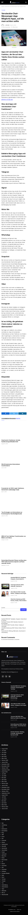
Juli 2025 (4, 773)
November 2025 (5, 766)
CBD (3, 834)
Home (2, 6)
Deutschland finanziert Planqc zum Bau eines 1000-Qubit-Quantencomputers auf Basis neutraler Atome (13, 562)
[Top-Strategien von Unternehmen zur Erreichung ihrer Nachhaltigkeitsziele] (14, 502)
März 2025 (4, 781)
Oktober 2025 (5, 768)
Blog (3, 832)
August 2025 (5, 771)
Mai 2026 (4, 754)
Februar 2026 (5, 760)
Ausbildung (4, 825)
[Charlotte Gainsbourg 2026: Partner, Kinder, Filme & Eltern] (5, 601)
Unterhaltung (5, 885)
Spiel (3, 875)
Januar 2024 (5, 808)
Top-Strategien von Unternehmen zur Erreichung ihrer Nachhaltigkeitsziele (11, 512)
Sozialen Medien (6, 873)
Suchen (3, 607)
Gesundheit (4, 850)
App (3, 823)
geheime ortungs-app (7, 99)
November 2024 (5, 789)
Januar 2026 (5, 762)
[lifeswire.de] (14, 2)
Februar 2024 (5, 806)
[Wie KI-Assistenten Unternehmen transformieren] (14, 454)
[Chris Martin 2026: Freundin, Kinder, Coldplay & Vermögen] (5, 593)
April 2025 (4, 779)
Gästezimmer (5, 844)
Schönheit (4, 865)
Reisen (3, 863)
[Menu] (2, 2)
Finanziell (4, 840)
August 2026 (5, 748)
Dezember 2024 (5, 787)
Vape (3, 888)
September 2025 (6, 770)
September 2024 (6, 793)
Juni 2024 (4, 799)
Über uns (19, 909)
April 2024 (4, 802)
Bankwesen (4, 828)
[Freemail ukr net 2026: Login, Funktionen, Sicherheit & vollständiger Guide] (14, 478)
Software (4, 871)
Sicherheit (4, 869)
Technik (3, 10)
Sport (3, 877)
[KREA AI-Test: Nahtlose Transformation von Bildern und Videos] (14, 526)
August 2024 (5, 795)
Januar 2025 (5, 785)
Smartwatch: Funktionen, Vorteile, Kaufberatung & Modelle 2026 (10, 440)
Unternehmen (5, 886)
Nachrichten (4, 859)
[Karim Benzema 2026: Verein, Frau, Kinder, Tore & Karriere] (5, 726)
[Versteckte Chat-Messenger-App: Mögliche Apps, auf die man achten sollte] (14, 38)
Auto (3, 826)
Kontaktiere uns (11, 909)
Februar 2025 (5, 783)
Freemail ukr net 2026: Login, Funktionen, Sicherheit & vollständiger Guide (12, 488)
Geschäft (4, 846)
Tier (3, 883)
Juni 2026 (4, 752)
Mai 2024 (4, 800)
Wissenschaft (5, 894)
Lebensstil (4, 854)
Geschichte (4, 848)
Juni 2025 (4, 775)
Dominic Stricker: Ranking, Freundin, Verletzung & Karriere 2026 (17, 733)
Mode (3, 857)
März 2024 (4, 804)
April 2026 (4, 756)
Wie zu (3, 892)
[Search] (26, 2)
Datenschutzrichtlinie (15, 911)
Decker (7, 25)
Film (2, 838)
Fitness (3, 842)
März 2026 (4, 758)
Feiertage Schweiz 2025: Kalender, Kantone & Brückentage (17, 586)
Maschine (4, 855)
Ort (2, 861)
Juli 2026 (4, 750)
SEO (3, 867)
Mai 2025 (4, 777)
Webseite (4, 890)
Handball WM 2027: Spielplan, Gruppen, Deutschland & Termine (18, 579)
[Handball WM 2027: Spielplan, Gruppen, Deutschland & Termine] (5, 579)
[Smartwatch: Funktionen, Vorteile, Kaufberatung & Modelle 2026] (14, 430)
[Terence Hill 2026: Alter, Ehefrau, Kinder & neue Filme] (5, 718)
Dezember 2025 (5, 764)
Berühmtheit (4, 830)
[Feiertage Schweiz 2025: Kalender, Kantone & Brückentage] (5, 586)
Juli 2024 (4, 797)
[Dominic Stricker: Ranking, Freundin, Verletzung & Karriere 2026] (5, 733)
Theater (3, 881)
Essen (3, 836)
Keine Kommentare (6, 27)
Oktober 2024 (5, 791)
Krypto (3, 852)
